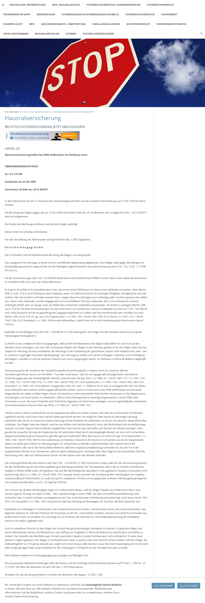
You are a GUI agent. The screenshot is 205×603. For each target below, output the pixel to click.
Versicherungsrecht (83, 111)
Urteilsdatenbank (61, 111)
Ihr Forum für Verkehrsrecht (35, 111)
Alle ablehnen (163, 585)
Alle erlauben (189, 585)
